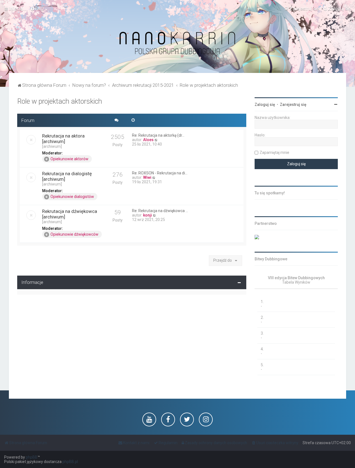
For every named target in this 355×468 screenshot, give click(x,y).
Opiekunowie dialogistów (72, 196)
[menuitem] (37, 8)
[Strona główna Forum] (177, 43)
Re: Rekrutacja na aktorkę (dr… (158, 135)
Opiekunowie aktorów (69, 159)
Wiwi (147, 177)
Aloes (148, 140)
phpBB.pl (70, 461)
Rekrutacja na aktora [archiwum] (63, 138)
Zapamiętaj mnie (274, 152)
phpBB (31, 457)
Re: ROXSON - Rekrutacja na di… (159, 173)
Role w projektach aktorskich (59, 101)
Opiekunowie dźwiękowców (74, 234)
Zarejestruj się (293, 104)
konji (147, 215)
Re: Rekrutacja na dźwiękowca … (160, 210)
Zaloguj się (265, 104)
